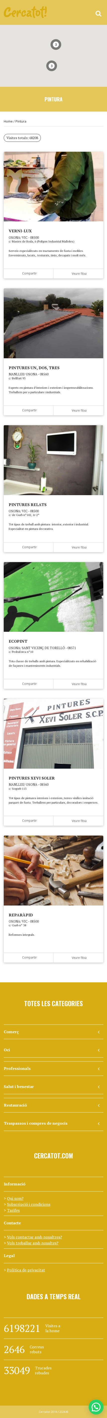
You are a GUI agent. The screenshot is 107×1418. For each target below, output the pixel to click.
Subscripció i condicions (28, 1204)
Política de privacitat (26, 1270)
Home (8, 121)
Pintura (20, 121)
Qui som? (15, 1198)
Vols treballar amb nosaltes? (32, 1243)
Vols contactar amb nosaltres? (34, 1237)
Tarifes (13, 1210)
